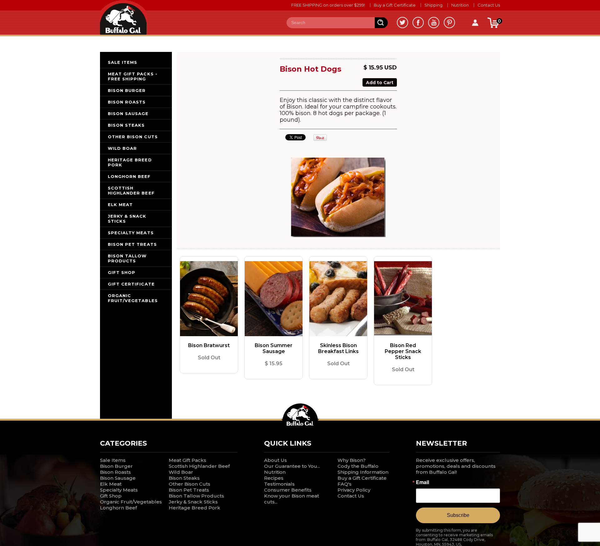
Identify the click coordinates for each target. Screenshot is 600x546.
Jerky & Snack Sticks (193, 502)
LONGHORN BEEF (129, 176)
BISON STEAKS (126, 125)
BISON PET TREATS (132, 244)
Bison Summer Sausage (273, 348)
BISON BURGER (127, 90)
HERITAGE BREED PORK (130, 162)
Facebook (418, 22)
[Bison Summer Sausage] (273, 298)
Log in (475, 22)
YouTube (433, 22)
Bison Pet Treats (189, 490)
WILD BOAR (122, 148)
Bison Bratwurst (209, 345)
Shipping (433, 5)
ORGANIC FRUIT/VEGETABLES (133, 298)
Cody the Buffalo (358, 466)
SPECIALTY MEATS (131, 232)
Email (422, 482)
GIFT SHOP (121, 272)
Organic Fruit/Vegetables (131, 502)
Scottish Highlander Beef (199, 466)
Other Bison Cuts (189, 484)
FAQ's (345, 484)
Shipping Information (363, 472)
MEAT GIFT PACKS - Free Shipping (133, 76)
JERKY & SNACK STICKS (127, 219)
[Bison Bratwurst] (209, 298)
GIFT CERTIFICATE (131, 283)
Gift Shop (111, 496)
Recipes (273, 478)
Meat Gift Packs (187, 460)
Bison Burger (116, 466)
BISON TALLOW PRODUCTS (127, 258)
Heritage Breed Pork (194, 508)
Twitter (402, 22)
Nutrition (460, 5)
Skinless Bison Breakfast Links (338, 348)
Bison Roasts (115, 472)
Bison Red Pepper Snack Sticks (403, 351)
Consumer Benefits (288, 490)
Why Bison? (352, 460)
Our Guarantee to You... (292, 466)
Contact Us (489, 5)
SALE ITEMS (122, 62)
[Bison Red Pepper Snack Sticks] (403, 298)
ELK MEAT (120, 204)
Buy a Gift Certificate (395, 5)
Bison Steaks (184, 478)
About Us (275, 460)
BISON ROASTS (127, 101)
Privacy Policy (354, 490)
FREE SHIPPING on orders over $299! (328, 5)
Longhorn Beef (118, 508)
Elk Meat (111, 484)
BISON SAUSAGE (128, 113)
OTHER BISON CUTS (133, 136)
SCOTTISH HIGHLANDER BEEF (131, 190)
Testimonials (279, 484)
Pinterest (449, 22)
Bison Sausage (118, 478)
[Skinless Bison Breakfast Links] (338, 298)
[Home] (123, 17)
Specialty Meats (119, 490)
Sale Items (113, 460)
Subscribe (458, 515)
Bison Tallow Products (196, 496)
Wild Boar (181, 472)
